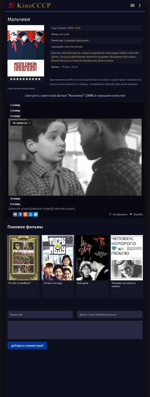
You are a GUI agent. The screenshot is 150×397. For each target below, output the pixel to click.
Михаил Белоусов (61, 60)
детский (64, 34)
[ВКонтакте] (15, 214)
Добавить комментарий (27, 345)
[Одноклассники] (25, 214)
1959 (70, 28)
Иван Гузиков (105, 60)
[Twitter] (35, 214)
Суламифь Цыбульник (76, 40)
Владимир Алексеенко (123, 56)
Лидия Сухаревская (93, 52)
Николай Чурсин (71, 52)
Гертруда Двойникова (72, 56)
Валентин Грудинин (98, 56)
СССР (78, 28)
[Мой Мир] (30, 214)
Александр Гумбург (116, 52)
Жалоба (138, 214)
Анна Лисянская (73, 46)
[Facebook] (20, 214)
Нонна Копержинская (85, 60)
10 (39, 79)
